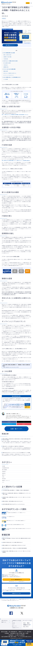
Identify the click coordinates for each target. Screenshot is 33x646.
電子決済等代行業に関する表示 (9, 636)
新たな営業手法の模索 (7, 62)
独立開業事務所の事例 (5, 467)
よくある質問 (6, 79)
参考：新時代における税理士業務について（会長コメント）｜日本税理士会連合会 (16, 160)
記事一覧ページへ (16, 429)
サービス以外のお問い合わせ (24, 636)
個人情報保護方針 (13, 631)
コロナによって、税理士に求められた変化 (10, 60)
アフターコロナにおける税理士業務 (9, 69)
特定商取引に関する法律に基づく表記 (19, 633)
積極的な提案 (6, 71)
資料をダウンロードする (16, 593)
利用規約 (7, 633)
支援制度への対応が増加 (7, 56)
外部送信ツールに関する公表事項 (16, 635)
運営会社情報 (4, 631)
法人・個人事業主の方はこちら (26, 624)
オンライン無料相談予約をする (16, 579)
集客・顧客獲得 (4, 469)
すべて (3, 482)
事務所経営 (4, 471)
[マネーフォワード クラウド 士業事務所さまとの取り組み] (8, 3)
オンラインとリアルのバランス (8, 75)
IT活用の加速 (6, 58)
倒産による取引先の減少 (7, 54)
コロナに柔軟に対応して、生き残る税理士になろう (12, 77)
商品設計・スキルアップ (6, 480)
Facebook (9, 421)
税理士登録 (4, 478)
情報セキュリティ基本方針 (25, 631)
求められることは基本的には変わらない (10, 73)
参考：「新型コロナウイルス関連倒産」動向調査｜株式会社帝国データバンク (15, 114)
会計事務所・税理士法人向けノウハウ (24, 599)
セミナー (13, 624)
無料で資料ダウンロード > (10, 45)
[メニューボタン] (31, 3)
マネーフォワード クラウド (5, 599)
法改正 (3, 476)
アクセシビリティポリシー (16, 638)
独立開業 (3, 466)
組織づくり (4, 475)
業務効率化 (4, 473)
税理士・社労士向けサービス (13, 599)
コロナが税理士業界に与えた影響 (9, 52)
